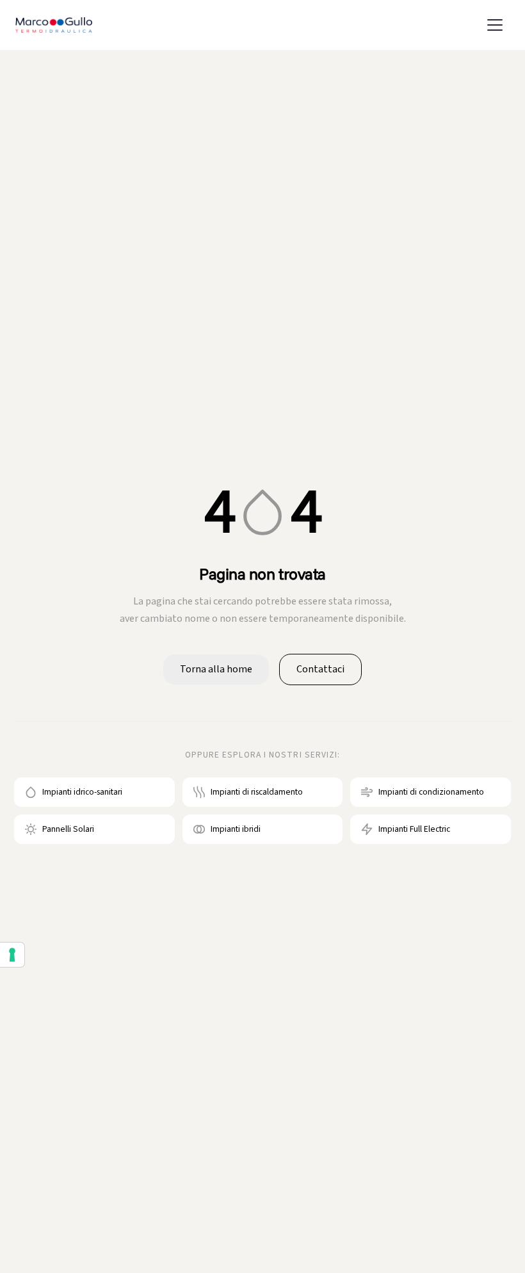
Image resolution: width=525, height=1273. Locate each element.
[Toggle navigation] (495, 25)
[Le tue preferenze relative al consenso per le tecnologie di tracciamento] (12, 955)
